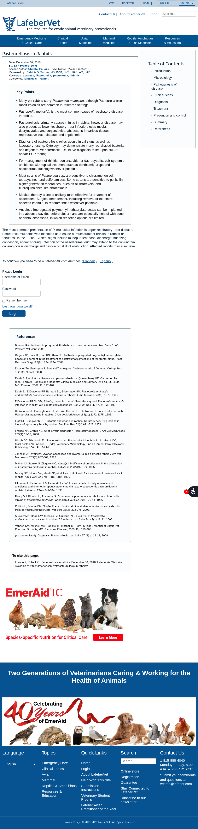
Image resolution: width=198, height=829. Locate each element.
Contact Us (107, 14)
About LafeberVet (132, 14)
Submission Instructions (90, 788)
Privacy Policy (72, 822)
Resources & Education (172, 41)
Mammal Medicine (109, 41)
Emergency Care (55, 763)
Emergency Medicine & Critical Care (31, 41)
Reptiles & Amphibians (59, 786)
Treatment (161, 108)
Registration (130, 777)
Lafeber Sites (14, 3)
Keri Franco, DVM (25, 65)
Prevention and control (170, 115)
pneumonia (60, 75)
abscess (28, 75)
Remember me (16, 300)
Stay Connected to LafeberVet (135, 790)
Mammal (48, 780)
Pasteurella (43, 75)
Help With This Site (96, 780)
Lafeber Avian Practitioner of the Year (98, 807)
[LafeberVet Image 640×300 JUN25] (64, 642)
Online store (130, 771)
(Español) (106, 261)
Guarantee (129, 782)
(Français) (89, 261)
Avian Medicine (85, 41)
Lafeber (39, 23)
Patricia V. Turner (38, 72)
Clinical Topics (62, 41)
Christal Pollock (38, 69)
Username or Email (15, 277)
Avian (46, 774)
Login (145, 3)
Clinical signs (163, 95)
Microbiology (163, 78)
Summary (160, 122)
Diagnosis (161, 102)
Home (111, 3)
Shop (153, 14)
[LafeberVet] (9, 29)
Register (128, 3)
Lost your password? (17, 306)
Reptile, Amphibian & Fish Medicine (140, 41)
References (162, 129)
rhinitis (75, 75)
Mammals (30, 78)
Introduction (162, 71)
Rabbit (44, 78)
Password (9, 288)
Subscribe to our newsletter (133, 800)
